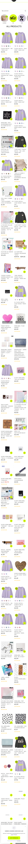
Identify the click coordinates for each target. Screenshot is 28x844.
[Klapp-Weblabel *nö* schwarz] (20, 493)
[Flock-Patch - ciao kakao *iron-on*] (20, 191)
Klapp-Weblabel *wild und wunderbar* (19, 551)
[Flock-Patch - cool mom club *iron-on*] (7, 566)
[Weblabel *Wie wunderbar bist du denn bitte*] (7, 115)
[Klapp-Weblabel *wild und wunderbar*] (20, 542)
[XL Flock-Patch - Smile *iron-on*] (7, 619)
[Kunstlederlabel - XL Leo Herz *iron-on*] (20, 566)
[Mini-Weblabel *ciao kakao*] (20, 449)
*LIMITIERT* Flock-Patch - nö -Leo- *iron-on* (20, 151)
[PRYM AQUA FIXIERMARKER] (20, 471)
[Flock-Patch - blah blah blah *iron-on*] (20, 63)
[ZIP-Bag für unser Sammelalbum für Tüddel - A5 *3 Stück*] (7, 693)
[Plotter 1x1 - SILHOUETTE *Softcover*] (7, 142)
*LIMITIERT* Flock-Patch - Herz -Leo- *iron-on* (20, 227)
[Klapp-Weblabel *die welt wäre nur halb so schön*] (20, 517)
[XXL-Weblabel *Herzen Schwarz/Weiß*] (7, 718)
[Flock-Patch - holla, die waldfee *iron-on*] (20, 619)
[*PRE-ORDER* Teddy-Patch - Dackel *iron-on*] (20, 268)
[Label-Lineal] (7, 670)
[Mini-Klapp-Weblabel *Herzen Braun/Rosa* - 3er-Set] (7, 397)
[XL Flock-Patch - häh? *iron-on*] (20, 766)
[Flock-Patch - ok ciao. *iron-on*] (7, 592)
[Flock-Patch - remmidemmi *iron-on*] (7, 370)
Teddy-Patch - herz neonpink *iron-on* (6, 327)
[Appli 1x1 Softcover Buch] (20, 424)
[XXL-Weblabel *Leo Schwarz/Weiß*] (20, 718)
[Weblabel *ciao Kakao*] (20, 318)
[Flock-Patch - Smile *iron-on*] (7, 90)
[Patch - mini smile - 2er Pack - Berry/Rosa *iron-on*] (7, 766)
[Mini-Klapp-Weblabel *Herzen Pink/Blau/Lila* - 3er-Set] (20, 815)
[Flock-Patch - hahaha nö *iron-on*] (7, 63)
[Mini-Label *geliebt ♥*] (7, 291)
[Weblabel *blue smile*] (20, 791)
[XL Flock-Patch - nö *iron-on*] (7, 165)
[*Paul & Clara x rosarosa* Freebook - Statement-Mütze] (20, 165)
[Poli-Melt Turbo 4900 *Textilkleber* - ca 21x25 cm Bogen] (7, 191)
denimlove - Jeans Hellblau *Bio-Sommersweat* (7, 751)
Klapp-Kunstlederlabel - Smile (20, 679)
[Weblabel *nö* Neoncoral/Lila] (20, 693)
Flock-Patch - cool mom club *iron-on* (6, 578)
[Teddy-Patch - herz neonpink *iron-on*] (7, 318)
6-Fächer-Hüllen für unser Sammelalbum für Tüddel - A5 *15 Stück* (7, 228)
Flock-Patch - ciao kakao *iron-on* (20, 203)
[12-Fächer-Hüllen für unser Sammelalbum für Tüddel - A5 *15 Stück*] (20, 397)
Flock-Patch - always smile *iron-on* (19, 605)
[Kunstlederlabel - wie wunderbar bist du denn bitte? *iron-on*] (7, 424)
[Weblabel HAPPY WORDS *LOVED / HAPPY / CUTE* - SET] (7, 342)
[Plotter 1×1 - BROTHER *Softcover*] (7, 493)
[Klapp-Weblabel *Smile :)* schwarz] (7, 449)
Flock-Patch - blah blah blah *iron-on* (19, 75)
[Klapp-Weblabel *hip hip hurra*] (20, 370)
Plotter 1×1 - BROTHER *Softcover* (5, 502)
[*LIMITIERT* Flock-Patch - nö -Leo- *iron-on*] (20, 142)
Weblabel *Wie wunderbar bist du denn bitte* (6, 124)
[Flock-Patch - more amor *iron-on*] (20, 115)
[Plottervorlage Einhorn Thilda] (7, 647)
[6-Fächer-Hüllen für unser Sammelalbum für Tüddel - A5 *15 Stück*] (7, 217)
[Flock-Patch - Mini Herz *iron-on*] (20, 38)
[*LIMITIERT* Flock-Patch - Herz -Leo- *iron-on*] (20, 217)
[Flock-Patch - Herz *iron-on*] (20, 90)
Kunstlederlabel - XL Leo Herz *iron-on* (20, 575)
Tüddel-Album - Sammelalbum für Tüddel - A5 (7, 277)
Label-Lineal (5, 677)
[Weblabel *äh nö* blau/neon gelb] (7, 815)
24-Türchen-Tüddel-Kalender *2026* (20, 253)
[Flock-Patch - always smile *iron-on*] (20, 592)
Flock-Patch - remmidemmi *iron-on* (5, 382)
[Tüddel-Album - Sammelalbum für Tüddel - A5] (7, 268)
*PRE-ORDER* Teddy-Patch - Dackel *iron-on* (20, 277)
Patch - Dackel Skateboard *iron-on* (6, 551)
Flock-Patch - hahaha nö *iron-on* (7, 75)
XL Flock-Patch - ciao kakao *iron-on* (20, 304)
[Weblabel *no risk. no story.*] (20, 647)
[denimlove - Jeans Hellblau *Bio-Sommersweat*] (7, 742)
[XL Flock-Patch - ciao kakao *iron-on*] (20, 291)
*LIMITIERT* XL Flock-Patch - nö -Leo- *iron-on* (20, 751)
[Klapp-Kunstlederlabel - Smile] (20, 670)
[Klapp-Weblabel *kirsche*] (7, 471)
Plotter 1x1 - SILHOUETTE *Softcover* (5, 151)
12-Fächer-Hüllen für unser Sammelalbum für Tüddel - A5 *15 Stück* (20, 407)
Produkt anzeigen (11, 42)
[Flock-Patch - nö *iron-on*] (7, 38)
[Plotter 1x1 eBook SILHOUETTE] (7, 244)
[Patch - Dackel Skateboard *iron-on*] (7, 542)
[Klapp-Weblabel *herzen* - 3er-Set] (7, 517)
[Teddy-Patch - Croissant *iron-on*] (7, 791)
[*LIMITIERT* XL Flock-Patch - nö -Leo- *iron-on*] (20, 742)
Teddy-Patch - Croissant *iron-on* (7, 800)
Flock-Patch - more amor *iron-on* (20, 127)
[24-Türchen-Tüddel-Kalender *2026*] (20, 244)
